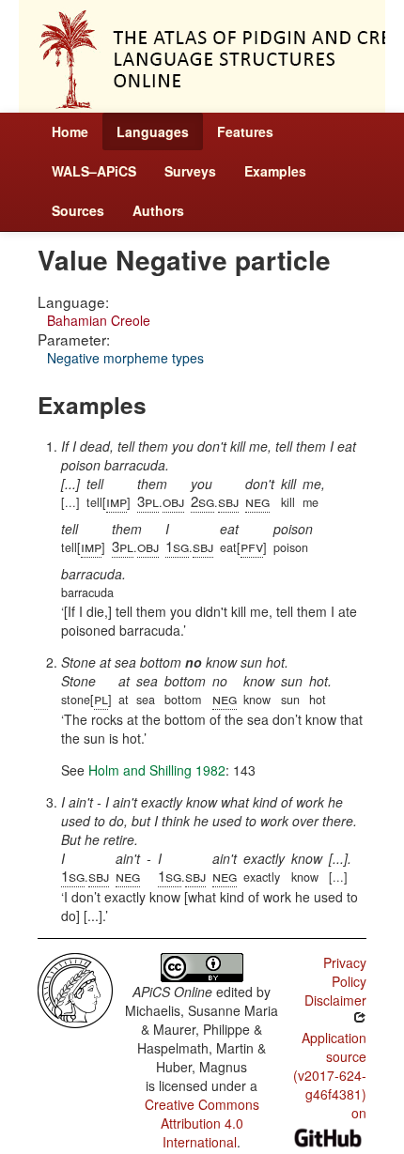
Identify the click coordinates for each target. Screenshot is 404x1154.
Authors (158, 210)
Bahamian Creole (98, 320)
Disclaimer (335, 1000)
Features (245, 131)
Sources (78, 210)
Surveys (190, 171)
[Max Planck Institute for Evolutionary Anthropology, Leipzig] (75, 988)
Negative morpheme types (125, 357)
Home (70, 131)
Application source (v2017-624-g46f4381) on (329, 1075)
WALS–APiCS (94, 171)
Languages (153, 131)
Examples (275, 171)
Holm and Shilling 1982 (156, 770)
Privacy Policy (344, 972)
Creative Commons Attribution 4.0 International (202, 1123)
